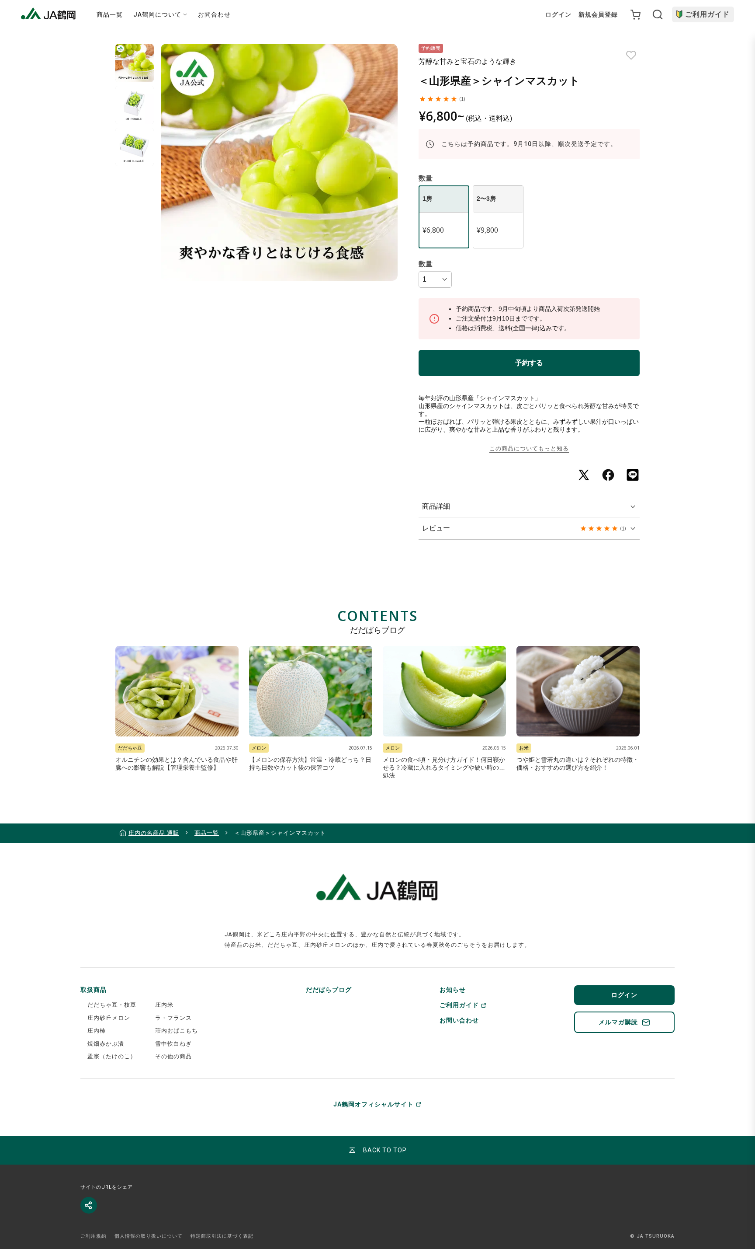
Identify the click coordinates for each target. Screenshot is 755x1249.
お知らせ (453, 989)
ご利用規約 (93, 1236)
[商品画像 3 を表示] (134, 147)
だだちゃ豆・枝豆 (111, 1004)
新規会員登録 (598, 14)
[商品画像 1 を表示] (134, 63)
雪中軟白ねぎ (173, 1043)
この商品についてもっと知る (529, 448)
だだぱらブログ (329, 989)
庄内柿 (96, 1030)
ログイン (558, 14)
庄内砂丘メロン (108, 1018)
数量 (426, 264)
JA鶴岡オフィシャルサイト (373, 1104)
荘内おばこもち (176, 1030)
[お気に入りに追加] (631, 55)
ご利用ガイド (707, 14)
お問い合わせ (459, 1020)
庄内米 (164, 1004)
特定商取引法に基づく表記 (221, 1236)
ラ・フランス (173, 1018)
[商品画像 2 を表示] (134, 105)
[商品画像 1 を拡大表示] (279, 162)
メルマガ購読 (618, 1022)
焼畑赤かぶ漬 (105, 1043)
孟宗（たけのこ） (111, 1056)
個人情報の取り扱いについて (148, 1236)
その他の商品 (173, 1056)
